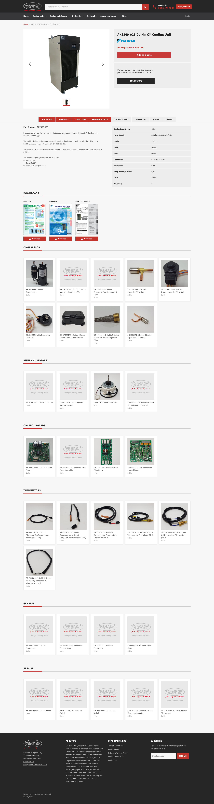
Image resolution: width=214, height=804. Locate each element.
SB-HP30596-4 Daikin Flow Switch (105, 712)
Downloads (63, 119)
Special (169, 119)
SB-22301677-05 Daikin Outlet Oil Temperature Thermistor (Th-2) (173, 535)
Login (187, 16)
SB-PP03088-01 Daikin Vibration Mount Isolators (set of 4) (140, 404)
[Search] (145, 7)
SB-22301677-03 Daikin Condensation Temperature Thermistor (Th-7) (105, 535)
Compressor (80, 119)
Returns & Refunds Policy (117, 753)
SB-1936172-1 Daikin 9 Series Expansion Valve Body (139, 336)
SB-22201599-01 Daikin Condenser (35, 647)
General (156, 119)
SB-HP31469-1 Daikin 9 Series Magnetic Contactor (139, 712)
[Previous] (30, 64)
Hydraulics (77, 16)
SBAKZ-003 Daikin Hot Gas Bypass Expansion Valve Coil (172, 291)
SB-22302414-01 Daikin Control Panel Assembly (73, 469)
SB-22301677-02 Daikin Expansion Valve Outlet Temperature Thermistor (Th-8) (73, 535)
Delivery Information (116, 756)
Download (36, 239)
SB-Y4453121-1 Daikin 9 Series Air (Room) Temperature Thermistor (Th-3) (38, 581)
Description (47, 119)
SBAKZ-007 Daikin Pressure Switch (71, 712)
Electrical (91, 16)
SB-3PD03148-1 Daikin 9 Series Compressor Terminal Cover (72, 336)
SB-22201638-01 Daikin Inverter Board (39, 469)
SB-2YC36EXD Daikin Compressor (34, 291)
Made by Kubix (28, 797)
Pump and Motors (100, 119)
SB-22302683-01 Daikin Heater (38, 710)
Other (124, 16)
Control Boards (121, 119)
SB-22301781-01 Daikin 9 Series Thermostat (174, 712)
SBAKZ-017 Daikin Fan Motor (105, 402)
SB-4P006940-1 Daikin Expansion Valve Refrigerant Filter (105, 292)
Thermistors (140, 119)
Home (26, 16)
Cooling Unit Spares (58, 16)
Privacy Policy (113, 749)
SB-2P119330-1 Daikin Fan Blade (39, 402)
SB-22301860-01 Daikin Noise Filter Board (106, 469)
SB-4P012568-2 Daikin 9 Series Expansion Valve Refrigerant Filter (106, 338)
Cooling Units (39, 16)
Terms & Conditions (115, 746)
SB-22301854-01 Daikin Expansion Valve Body (137, 291)
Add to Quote (144, 54)
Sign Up (183, 755)
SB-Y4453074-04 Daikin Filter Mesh (139, 647)
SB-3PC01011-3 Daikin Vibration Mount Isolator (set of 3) (73, 291)
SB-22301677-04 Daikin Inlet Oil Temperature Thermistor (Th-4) (140, 533)
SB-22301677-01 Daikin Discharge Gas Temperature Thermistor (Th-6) (37, 535)
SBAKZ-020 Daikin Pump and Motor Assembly (71, 404)
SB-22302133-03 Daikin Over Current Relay (71, 647)
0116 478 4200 (144, 72)
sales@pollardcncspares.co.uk (35, 764)
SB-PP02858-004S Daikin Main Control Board (139, 469)
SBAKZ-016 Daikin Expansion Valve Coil (38, 336)
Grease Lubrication (108, 16)
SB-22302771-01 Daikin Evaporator (103, 647)
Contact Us (136, 81)
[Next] (102, 64)
